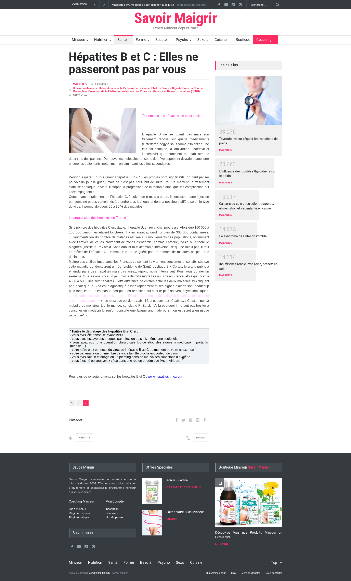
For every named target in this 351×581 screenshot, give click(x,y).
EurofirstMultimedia (99, 572)
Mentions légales (251, 573)
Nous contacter (273, 573)
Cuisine (220, 39)
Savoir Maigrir (175, 18)
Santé (122, 39)
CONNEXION (79, 4)
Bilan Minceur (77, 508)
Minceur (78, 39)
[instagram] (240, 5)
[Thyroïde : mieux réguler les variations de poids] (248, 100)
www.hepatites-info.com (165, 376)
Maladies (80, 84)
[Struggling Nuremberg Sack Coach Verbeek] (248, 502)
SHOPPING (221, 544)
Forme (141, 39)
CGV (233, 573)
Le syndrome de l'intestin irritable (243, 236)
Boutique (243, 39)
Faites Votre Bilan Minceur (185, 512)
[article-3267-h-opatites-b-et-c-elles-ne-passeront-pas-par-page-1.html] (72, 403)
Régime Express (79, 513)
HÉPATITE (84, 437)
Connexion (112, 513)
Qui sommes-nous (216, 573)
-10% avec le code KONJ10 (183, 487)
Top (274, 562)
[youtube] (226, 5)
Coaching (264, 39)
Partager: (76, 420)
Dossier (200, 437)
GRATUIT (171, 519)
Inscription (112, 508)
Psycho (182, 39)
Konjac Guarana (177, 480)
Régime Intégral (79, 517)
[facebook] (219, 5)
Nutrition (101, 39)
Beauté (161, 39)
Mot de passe (114, 517)
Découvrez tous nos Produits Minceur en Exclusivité (248, 535)
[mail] (233, 5)
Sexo (201, 39)
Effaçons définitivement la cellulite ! (143, 4)
